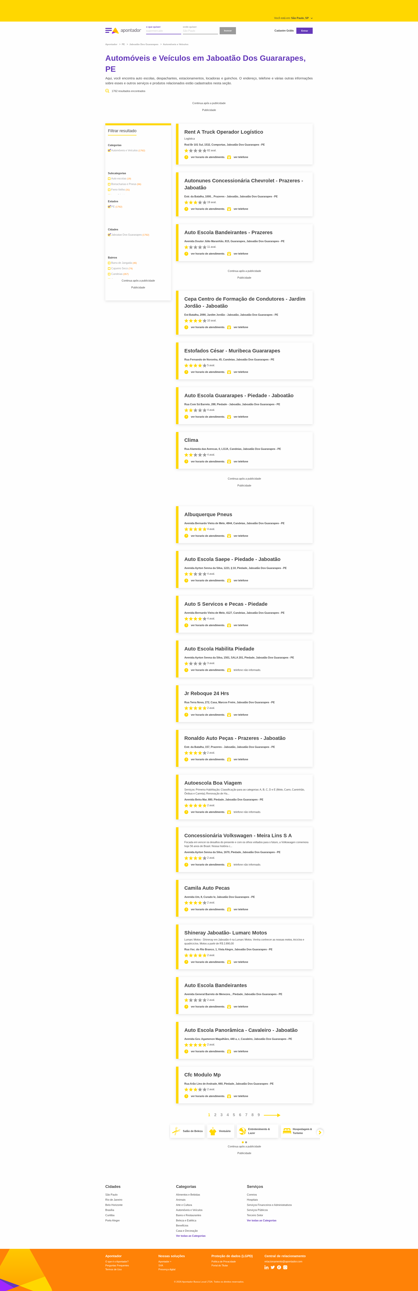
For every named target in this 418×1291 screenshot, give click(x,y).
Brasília (109, 1210)
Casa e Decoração (187, 1230)
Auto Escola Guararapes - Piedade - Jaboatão (239, 395)
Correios (252, 1194)
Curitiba (109, 1215)
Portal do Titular (219, 1265)
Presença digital (166, 1269)
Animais (180, 1199)
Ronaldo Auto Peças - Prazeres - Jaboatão (235, 738)
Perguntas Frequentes (117, 1265)
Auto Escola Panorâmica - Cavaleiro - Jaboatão (241, 1030)
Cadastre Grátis (284, 30)
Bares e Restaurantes (188, 1215)
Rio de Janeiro (113, 1199)
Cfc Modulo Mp (202, 1075)
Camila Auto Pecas (207, 888)
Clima (191, 440)
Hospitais (252, 1199)
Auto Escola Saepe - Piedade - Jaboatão (232, 559)
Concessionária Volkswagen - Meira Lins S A (238, 835)
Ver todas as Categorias (191, 1235)
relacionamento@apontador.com (283, 1261)
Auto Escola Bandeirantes (215, 985)
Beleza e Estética (186, 1220)
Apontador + (164, 1261)
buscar (228, 30)
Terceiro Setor (255, 1215)
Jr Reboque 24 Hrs (206, 693)
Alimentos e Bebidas (188, 1194)
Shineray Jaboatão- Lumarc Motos (225, 933)
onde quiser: (190, 27)
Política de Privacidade (223, 1261)
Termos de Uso (113, 1269)
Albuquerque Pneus (208, 514)
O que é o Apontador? (117, 1261)
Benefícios (182, 1225)
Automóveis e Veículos (189, 1210)
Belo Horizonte (114, 1205)
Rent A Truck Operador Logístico (223, 132)
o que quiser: (153, 27)
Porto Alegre (112, 1220)
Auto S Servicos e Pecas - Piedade (225, 604)
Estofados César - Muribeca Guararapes (232, 351)
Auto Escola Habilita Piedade (219, 649)
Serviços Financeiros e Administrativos (269, 1205)
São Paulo (111, 1194)
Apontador (111, 44)
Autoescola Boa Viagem (213, 783)
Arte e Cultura (184, 1205)
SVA (160, 1265)
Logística (189, 138)
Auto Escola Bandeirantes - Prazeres (228, 232)
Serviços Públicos (257, 1210)
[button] (243, 1142)
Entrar (304, 30)
